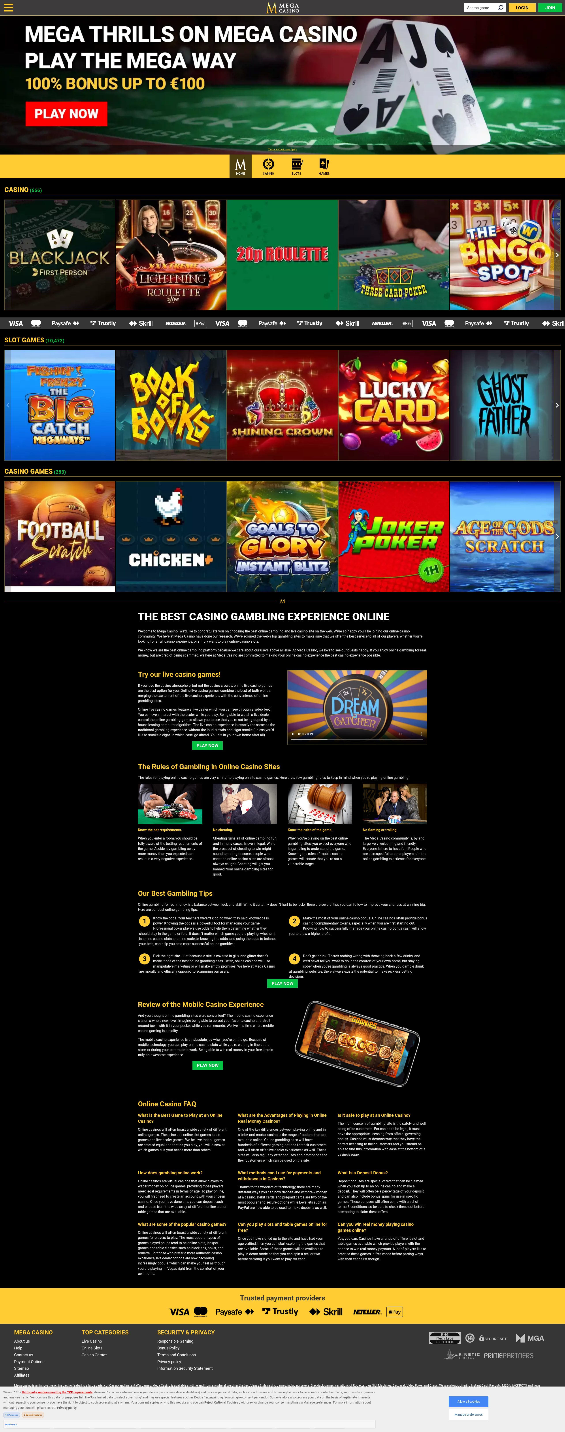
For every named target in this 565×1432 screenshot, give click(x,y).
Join (550, 7)
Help (18, 1348)
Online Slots (92, 1348)
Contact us (23, 1355)
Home (240, 173)
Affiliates (22, 1375)
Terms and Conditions (176, 1355)
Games (324, 173)
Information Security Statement (185, 1368)
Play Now (207, 745)
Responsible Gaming (175, 1341)
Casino (268, 173)
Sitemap (21, 1368)
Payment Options (29, 1361)
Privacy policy (169, 1361)
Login (522, 7)
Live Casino (92, 1341)
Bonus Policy (168, 1348)
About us (22, 1341)
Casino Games (94, 1355)
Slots (296, 173)
